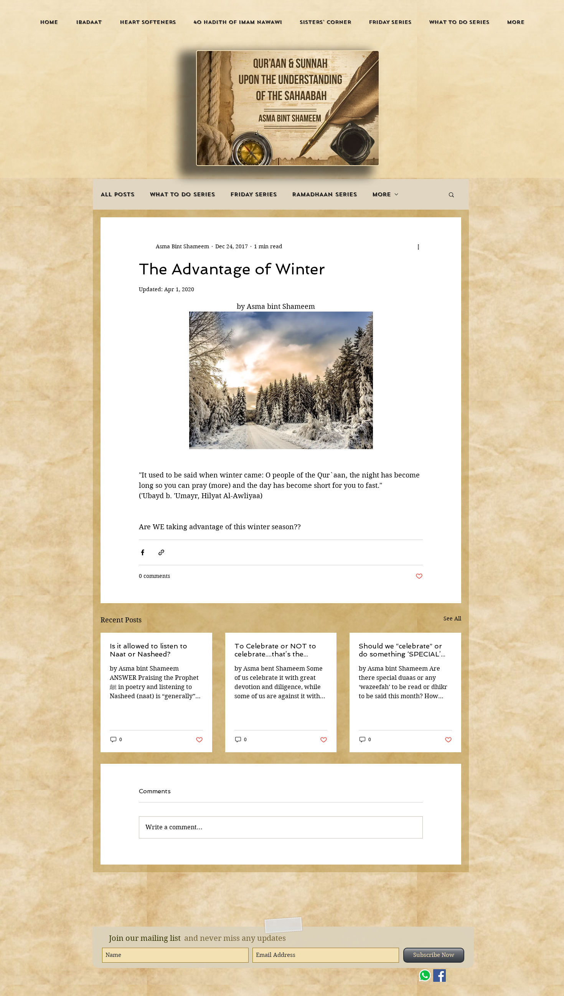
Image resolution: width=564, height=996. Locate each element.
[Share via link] (161, 552)
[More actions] (418, 246)
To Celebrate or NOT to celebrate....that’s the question (275, 650)
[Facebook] (439, 975)
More (381, 194)
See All (452, 618)
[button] (88, 22)
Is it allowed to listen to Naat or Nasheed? (148, 650)
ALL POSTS (117, 194)
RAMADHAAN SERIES (324, 194)
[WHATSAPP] (425, 975)
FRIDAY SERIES (253, 194)
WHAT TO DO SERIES (182, 194)
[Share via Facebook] (142, 552)
